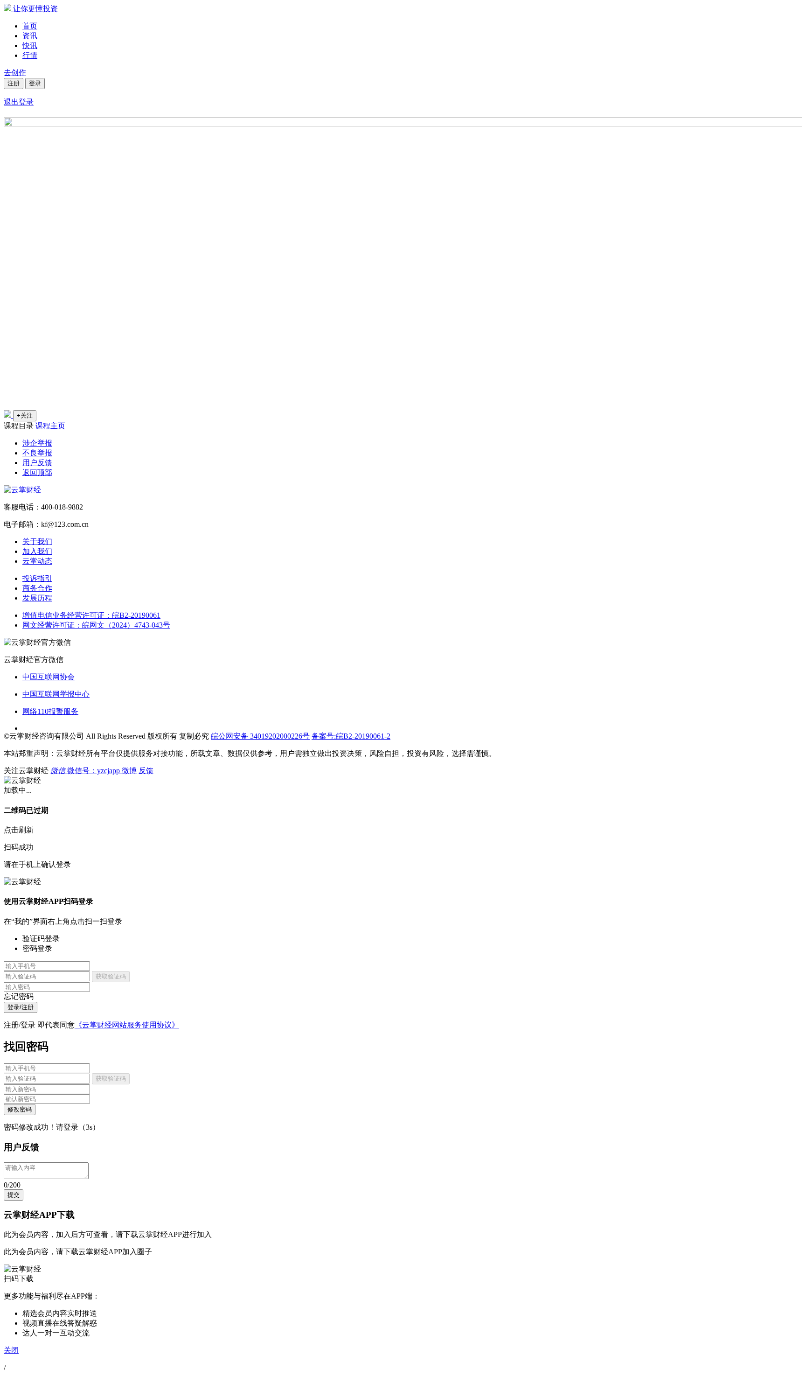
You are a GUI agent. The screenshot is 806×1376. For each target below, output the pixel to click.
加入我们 (37, 551)
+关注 (25, 415)
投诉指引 (37, 578)
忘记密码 (19, 996)
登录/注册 (20, 1007)
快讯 (29, 45)
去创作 (15, 73)
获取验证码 (111, 976)
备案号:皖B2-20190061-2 (351, 736)
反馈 (146, 771)
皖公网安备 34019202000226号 (260, 736)
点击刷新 (19, 830)
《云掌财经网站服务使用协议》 (127, 1025)
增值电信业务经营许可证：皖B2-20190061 (91, 615)
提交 (13, 1194)
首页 (29, 26)
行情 (29, 55)
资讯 (29, 36)
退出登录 (19, 102)
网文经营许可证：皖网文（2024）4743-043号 (96, 625)
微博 (129, 771)
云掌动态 (37, 561)
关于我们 (37, 541)
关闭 (11, 1350)
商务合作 (37, 588)
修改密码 (19, 1109)
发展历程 (37, 598)
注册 (13, 83)
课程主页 (50, 426)
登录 (35, 83)
